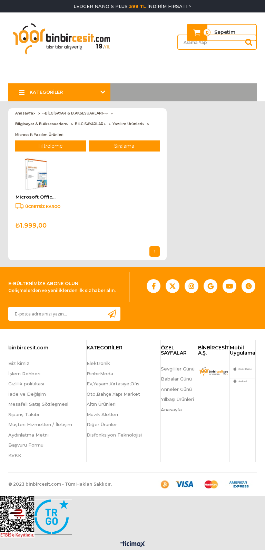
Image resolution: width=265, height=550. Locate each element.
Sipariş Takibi (23, 414)
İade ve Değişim (27, 394)
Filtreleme (50, 146)
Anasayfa (171, 409)
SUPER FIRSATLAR (40, 74)
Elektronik (98, 363)
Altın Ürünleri (101, 404)
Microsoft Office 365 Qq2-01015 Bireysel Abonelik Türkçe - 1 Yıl (36, 197)
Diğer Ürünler (102, 424)
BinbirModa (100, 373)
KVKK (14, 455)
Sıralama (124, 146)
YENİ (157, 74)
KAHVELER (84, 74)
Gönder (112, 313)
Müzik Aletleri (102, 414)
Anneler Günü (176, 389)
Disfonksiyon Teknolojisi (114, 435)
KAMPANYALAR (124, 74)
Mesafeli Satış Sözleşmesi (38, 404)
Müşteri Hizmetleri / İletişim (40, 424)
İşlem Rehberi (24, 373)
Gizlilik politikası (26, 383)
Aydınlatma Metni (28, 435)
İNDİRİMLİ (184, 74)
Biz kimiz (18, 363)
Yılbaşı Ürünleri (177, 399)
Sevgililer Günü (178, 369)
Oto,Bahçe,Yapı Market (113, 394)
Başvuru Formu (25, 445)
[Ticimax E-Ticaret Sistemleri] (132, 544)
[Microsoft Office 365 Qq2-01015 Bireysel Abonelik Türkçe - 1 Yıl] (36, 174)
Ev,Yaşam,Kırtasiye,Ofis (113, 383)
